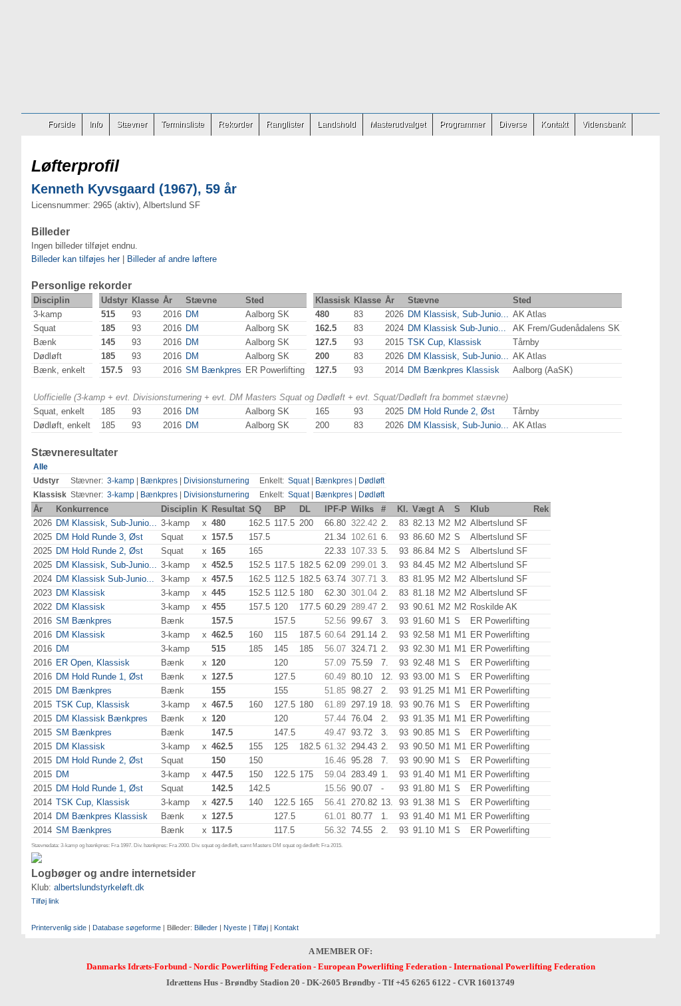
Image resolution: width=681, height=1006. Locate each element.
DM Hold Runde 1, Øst (99, 677)
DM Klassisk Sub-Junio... (457, 328)
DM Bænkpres (84, 690)
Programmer (462, 124)
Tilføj (260, 928)
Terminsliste (182, 124)
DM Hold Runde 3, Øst (99, 537)
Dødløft (371, 480)
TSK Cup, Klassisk (444, 342)
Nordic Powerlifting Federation (252, 966)
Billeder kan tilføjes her (75, 259)
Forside (61, 124)
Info (95, 124)
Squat (298, 480)
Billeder (205, 928)
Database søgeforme (126, 928)
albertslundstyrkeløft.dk (99, 887)
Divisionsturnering (216, 480)
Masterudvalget (398, 124)
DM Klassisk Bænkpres (102, 718)
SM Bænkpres (213, 370)
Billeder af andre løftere (172, 259)
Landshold (336, 124)
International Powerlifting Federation (524, 966)
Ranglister (284, 124)
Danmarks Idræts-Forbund (136, 966)
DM (192, 314)
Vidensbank (603, 124)
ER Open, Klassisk (93, 663)
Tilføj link (45, 901)
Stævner (131, 124)
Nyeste (235, 928)
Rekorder (235, 124)
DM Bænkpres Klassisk (453, 370)
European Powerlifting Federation (382, 966)
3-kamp (120, 480)
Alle (40, 466)
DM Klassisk (80, 593)
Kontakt (554, 124)
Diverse (513, 124)
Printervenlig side (58, 928)
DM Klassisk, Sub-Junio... (458, 314)
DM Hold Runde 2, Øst (451, 411)
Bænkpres (159, 480)
